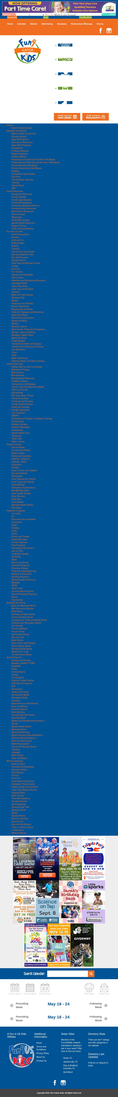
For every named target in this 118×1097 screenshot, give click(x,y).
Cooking (15, 527)
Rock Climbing (18, 712)
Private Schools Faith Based (24, 165)
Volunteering (17, 599)
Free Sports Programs (22, 683)
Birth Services (18, 375)
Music (14, 559)
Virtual (14, 596)
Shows (15, 812)
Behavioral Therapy (20, 369)
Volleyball (16, 752)
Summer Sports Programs (23, 737)
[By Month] (15, 988)
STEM (14, 585)
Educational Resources (22, 142)
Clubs (14, 524)
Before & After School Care (24, 133)
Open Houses (18, 795)
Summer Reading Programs (24, 594)
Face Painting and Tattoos (23, 478)
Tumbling (16, 749)
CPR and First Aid (20, 389)
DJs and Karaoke (19, 473)
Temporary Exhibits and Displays (26, 343)
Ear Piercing (17, 625)
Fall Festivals (17, 772)
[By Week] (30, 988)
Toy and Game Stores (22, 654)
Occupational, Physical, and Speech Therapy (32, 418)
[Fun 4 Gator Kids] (27, 50)
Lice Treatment (18, 412)
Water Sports (17, 755)
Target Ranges (18, 340)
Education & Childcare (16, 130)
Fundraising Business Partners (25, 205)
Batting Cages (18, 242)
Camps (9, 124)
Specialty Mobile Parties (22, 504)
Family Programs (19, 542)
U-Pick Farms (18, 830)
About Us (40, 1056)
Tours (14, 352)
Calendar (21, 23)
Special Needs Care (21, 432)
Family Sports (18, 677)
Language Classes (20, 553)
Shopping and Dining (15, 602)
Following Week (96, 1005)
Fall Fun (15, 775)
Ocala (45, 17)
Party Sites (16, 499)
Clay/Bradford (85, 17)
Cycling (15, 674)
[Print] (89, 988)
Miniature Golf (18, 297)
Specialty (16, 582)
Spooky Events (18, 815)
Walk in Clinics (18, 441)
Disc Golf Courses (20, 257)
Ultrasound (16, 435)
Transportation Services (22, 179)
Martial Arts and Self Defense (25, 703)
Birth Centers (17, 372)
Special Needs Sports (21, 726)
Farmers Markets (19, 628)
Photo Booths (18, 501)
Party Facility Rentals (21, 493)
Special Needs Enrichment (24, 579)
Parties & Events (13, 444)
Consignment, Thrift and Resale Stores (29, 619)
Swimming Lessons (20, 743)
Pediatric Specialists (21, 427)
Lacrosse (16, 700)
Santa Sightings (19, 804)
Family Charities (19, 196)
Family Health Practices (22, 404)
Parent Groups (18, 214)
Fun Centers (17, 271)
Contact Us (41, 1060)
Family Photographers (22, 202)
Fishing (15, 265)
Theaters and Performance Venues (27, 346)
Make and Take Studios (22, 294)
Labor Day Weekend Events (24, 789)
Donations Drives (19, 769)
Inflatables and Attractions (23, 487)
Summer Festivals (20, 818)
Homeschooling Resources (24, 208)
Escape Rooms (18, 260)
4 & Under (16, 513)
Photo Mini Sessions (21, 798)
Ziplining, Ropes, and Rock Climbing (28, 360)
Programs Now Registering (24, 571)
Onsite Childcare (19, 156)
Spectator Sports (19, 326)
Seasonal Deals (19, 809)
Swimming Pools (19, 337)
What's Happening (14, 760)
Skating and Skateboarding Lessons (28, 720)
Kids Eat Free (18, 637)
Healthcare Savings (20, 406)
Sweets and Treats (20, 651)
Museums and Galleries (22, 303)
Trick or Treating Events (22, 827)
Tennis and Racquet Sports (24, 746)
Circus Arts (16, 522)
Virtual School (18, 185)
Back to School (18, 763)
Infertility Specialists (20, 409)
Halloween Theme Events (23, 783)
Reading (15, 170)
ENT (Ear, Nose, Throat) (23, 395)
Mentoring (16, 556)
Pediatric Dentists (19, 424)
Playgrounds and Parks (22, 309)
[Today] (45, 988)
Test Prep (16, 176)
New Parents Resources (23, 211)
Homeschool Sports (20, 694)
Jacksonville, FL (70, 1061)
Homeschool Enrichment (23, 547)
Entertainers (17, 476)
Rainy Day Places (19, 314)
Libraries (15, 291)
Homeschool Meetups (81, 23)
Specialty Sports (19, 729)
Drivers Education (20, 539)
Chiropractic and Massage (23, 383)
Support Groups (19, 225)
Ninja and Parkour (20, 706)
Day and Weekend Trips (22, 254)
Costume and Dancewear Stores (26, 622)
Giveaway (62, 23)
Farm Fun (16, 778)
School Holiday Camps (22, 127)
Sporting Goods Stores (22, 648)
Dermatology (17, 392)
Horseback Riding (20, 697)
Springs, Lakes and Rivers (23, 332)
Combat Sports (18, 671)
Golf (13, 686)
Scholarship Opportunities (23, 173)
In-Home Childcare (20, 150)
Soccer (15, 723)
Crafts (14, 530)
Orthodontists (18, 421)
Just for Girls (17, 550)
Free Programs (18, 545)
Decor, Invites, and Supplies (24, 470)
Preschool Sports (19, 709)
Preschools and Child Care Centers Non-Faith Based (36, 162)
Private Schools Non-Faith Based (27, 168)
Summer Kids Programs (22, 591)
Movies (15, 300)
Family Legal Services (22, 199)
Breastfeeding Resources (23, 378)
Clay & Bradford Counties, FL (70, 1067)
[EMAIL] (104, 988)
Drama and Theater (20, 536)
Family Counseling (20, 398)
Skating (15, 323)
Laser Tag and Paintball (22, 288)
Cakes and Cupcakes (21, 455)
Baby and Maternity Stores (24, 605)
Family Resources (14, 191)
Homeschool (17, 147)
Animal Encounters (20, 234)
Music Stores (17, 640)
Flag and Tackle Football (23, 680)
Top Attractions (18, 349)
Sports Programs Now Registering (27, 735)
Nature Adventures (20, 306)
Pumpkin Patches (19, 801)
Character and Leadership (23, 519)
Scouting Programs (20, 576)
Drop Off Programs (20, 139)
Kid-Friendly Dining (20, 634)
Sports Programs (14, 657)
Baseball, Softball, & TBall (23, 663)
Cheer (14, 668)
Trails (14, 355)
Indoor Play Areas (20, 286)
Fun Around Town (14, 231)
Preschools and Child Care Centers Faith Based (33, 159)
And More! (68, 1072)
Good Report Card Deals (23, 781)
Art (13, 516)
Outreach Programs (20, 565)
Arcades (15, 237)
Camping (16, 248)
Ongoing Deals (18, 792)
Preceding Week (22, 1005)
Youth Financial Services (23, 228)
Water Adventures (20, 358)
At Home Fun (18, 240)
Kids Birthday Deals (20, 490)
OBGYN (15, 415)
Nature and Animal (20, 562)
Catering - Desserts (20, 458)
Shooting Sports (19, 717)
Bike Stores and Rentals (22, 608)
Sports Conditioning (20, 732)
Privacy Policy (42, 1053)
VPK (13, 188)
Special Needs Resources (23, 222)
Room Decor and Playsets (23, 642)
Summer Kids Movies (21, 824)
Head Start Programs (21, 145)
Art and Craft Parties (21, 450)
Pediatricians (17, 429)
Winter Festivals (19, 832)
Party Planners (18, 496)
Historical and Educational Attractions (28, 280)
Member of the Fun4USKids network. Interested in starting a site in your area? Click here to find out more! (71, 1045)
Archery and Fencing (21, 660)
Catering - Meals (19, 461)
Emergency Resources (22, 194)
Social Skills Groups (20, 219)
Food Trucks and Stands (23, 481)
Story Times (17, 588)
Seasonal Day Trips (20, 806)
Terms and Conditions (41, 1048)
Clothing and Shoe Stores (23, 614)
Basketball (16, 665)
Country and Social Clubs (23, 251)
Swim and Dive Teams (22, 740)
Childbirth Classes (20, 381)
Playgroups (17, 217)
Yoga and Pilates (19, 758)
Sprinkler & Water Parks (22, 335)
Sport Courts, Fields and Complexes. (28, 329)
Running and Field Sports (23, 714)
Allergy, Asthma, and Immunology (27, 366)
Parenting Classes (20, 568)
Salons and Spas (19, 320)
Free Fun (16, 268)
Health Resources (14, 363)
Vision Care (17, 438)
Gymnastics (17, 688)
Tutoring (15, 182)
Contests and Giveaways (23, 766)
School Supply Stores (21, 645)
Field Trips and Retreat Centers (26, 263)
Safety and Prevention (22, 573)
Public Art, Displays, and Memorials (28, 312)
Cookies (15, 467)
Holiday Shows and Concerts (25, 786)
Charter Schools (19, 136)
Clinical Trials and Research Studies (28, 386)
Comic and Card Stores (22, 617)
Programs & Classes (15, 510)
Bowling (15, 245)
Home (10, 23)
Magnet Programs (20, 153)
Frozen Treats (18, 631)
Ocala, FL (67, 1057)
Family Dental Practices (22, 401)
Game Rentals (18, 484)
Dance (14, 533)
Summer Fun (17, 821)
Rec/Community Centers (23, 317)
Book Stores (17, 611)
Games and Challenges (22, 274)
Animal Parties (18, 447)
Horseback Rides (19, 283)
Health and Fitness (20, 691)
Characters (17, 464)
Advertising (47, 23)
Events (100, 23)
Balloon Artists (18, 453)
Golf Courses (17, 277)
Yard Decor (17, 507)
